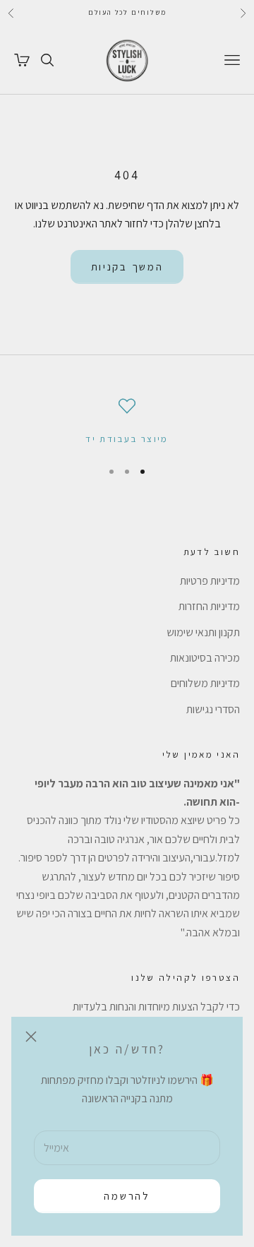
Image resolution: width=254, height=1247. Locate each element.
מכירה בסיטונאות (205, 657)
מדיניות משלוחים (205, 683)
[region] (127, 422)
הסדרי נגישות (213, 709)
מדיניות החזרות (209, 606)
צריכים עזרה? (223, 1216)
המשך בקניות (127, 266)
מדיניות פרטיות (210, 580)
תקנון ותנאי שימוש (203, 632)
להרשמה (127, 1196)
